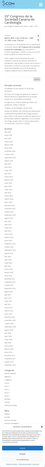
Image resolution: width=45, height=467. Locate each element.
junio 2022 (8, 260)
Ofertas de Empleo (10, 405)
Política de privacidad (24, 464)
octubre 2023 (9, 212)
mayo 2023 (8, 228)
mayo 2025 (8, 170)
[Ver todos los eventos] (38, 35)
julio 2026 (7, 132)
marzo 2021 (8, 308)
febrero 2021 (8, 311)
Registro (7, 414)
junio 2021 (8, 298)
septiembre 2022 (10, 250)
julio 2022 (7, 256)
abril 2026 (7, 138)
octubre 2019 (9, 362)
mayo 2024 (8, 189)
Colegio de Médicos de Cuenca (17, 26)
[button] (42, 427)
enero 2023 (8, 240)
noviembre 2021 (9, 282)
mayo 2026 (8, 135)
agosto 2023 (8, 218)
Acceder (7, 417)
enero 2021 (8, 314)
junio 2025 (8, 167)
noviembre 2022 (9, 244)
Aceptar (22, 448)
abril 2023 (7, 231)
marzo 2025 (8, 177)
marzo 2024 (8, 196)
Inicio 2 (6, 389)
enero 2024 (8, 202)
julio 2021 (7, 295)
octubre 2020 (9, 323)
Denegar (22, 454)
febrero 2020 (8, 349)
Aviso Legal (35, 464)
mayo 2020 (8, 339)
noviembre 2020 (9, 320)
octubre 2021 (9, 285)
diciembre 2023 (9, 205)
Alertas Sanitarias (10, 373)
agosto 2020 (8, 330)
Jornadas (7, 399)
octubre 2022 (9, 247)
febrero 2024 (8, 199)
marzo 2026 (8, 142)
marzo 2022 (8, 269)
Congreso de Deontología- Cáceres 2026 (18, 108)
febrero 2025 (8, 180)
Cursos (6, 383)
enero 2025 (8, 183)
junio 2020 (8, 336)
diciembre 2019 (9, 355)
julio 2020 (7, 333)
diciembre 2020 (9, 317)
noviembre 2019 (9, 359)
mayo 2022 (8, 263)
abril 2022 (7, 266)
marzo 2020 (8, 346)
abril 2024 (7, 193)
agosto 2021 (8, 292)
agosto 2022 (8, 253)
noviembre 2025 (9, 151)
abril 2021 (7, 304)
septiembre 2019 (10, 365)
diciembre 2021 (9, 279)
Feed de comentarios (11, 423)
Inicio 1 (6, 386)
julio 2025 (7, 164)
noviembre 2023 (9, 209)
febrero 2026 (8, 145)
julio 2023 (7, 221)
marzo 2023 (8, 234)
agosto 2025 (8, 161)
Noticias (7, 402)
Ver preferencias (23, 460)
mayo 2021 (8, 301)
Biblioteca (7, 377)
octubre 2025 (9, 154)
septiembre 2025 (10, 158)
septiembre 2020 (10, 327)
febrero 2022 (8, 272)
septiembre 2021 (10, 288)
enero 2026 (8, 148)
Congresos (8, 380)
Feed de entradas (10, 420)
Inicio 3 (6, 393)
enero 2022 (8, 276)
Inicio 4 (6, 396)
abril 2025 (7, 174)
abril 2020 (7, 343)
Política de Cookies (11, 464)
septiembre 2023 (10, 215)
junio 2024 (8, 186)
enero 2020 (8, 352)
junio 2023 (8, 225)
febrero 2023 (8, 237)
